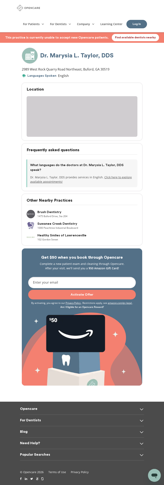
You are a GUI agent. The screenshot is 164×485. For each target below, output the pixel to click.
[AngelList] (37, 478)
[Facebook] (21, 478)
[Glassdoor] (42, 478)
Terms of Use (57, 472)
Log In (137, 24)
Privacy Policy (73, 303)
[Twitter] (31, 478)
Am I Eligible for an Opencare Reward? (82, 307)
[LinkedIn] (26, 478)
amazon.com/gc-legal (120, 303)
